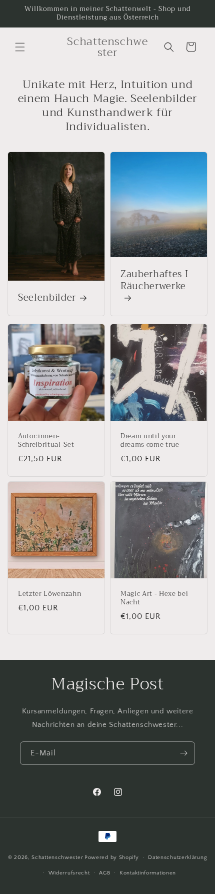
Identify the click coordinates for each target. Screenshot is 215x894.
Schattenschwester (57, 857)
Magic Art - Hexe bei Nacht (154, 598)
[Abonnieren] (183, 753)
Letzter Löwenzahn (49, 594)
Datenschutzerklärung (177, 857)
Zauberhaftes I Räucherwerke (154, 281)
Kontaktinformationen (148, 873)
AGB (104, 873)
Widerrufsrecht (69, 873)
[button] (20, 47)
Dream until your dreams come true (150, 440)
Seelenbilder (47, 298)
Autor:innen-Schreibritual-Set (46, 440)
